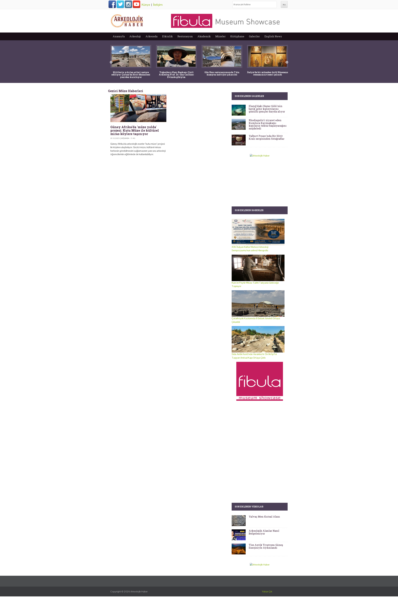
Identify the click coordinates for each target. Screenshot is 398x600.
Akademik (204, 36)
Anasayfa (119, 36)
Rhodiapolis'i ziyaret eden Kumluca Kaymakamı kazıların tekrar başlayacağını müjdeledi (268, 124)
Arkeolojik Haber (139, 591)
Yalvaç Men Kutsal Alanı (264, 516)
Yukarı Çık (267, 591)
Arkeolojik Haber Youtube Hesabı (136, 4)
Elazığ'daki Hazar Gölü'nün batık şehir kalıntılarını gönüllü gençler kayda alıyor (267, 108)
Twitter (120, 4)
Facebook (112, 4)
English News (273, 36)
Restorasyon (185, 36)
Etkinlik (167, 36)
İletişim (158, 5)
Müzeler (220, 36)
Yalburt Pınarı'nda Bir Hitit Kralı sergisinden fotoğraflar (266, 137)
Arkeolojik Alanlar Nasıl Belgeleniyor (264, 532)
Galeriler (254, 36)
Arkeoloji (135, 36)
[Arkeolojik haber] (127, 20)
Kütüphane (237, 36)
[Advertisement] (169, 185)
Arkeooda (151, 36)
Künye (146, 5)
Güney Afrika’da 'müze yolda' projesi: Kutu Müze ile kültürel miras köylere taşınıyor (134, 130)
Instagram (128, 4)
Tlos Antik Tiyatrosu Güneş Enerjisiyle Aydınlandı (266, 546)
